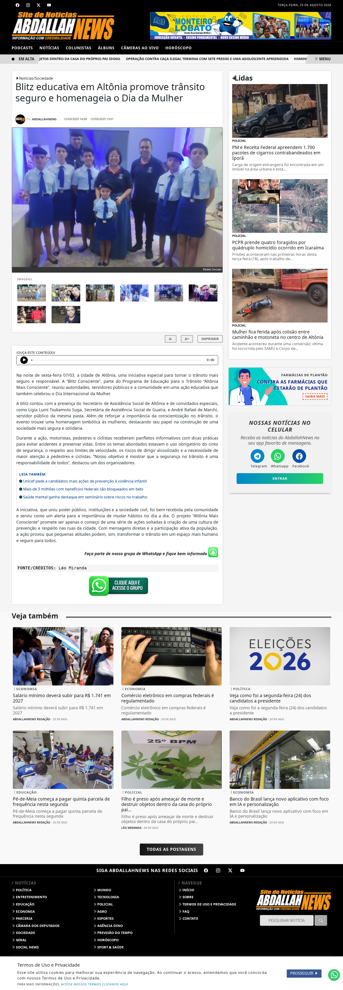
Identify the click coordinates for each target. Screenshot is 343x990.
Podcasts (22, 47)
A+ (187, 339)
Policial (104, 904)
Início (188, 890)
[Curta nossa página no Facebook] (206, 870)
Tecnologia (107, 897)
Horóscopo (107, 940)
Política (23, 890)
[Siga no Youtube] (49, 5)
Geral (21, 940)
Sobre (187, 897)
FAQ (185, 911)
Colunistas (78, 47)
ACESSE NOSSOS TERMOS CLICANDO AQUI (94, 984)
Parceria (23, 918)
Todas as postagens (171, 849)
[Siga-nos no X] (230, 870)
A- (170, 339)
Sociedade (25, 932)
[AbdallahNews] (63, 25)
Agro (101, 911)
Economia (25, 911)
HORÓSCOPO (178, 47)
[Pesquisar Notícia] (321, 920)
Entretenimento (31, 897)
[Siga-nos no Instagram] (218, 870)
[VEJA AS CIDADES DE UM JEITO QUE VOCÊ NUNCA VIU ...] (241, 25)
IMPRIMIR (210, 339)
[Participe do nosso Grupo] (117, 587)
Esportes (105, 918)
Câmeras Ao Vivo (140, 47)
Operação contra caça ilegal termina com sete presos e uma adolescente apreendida (191, 59)
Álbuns (106, 47)
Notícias (49, 47)
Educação (24, 904)
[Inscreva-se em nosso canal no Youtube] (242, 870)
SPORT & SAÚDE (110, 947)
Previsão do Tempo (114, 932)
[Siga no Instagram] (28, 5)
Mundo (103, 890)
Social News (27, 947)
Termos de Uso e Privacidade (209, 904)
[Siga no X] (38, 5)
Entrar (280, 478)
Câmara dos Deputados (37, 925)
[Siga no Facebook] (17, 5)
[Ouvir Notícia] (24, 360)
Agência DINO (109, 925)
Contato (190, 918)
